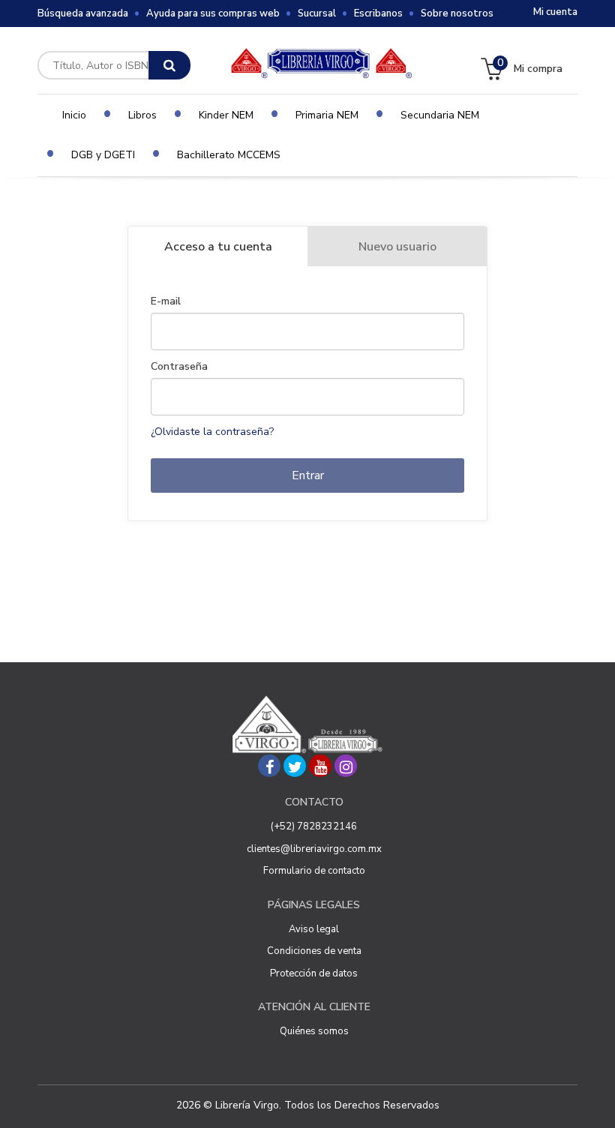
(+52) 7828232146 (314, 826)
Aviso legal (314, 929)
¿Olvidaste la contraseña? (212, 431)
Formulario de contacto (314, 871)
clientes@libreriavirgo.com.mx (314, 849)
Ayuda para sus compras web (213, 13)
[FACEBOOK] (269, 765)
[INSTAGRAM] (345, 765)
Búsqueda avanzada (83, 13)
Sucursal (317, 13)
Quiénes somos (314, 1031)
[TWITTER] (295, 765)
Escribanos (378, 13)
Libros (142, 115)
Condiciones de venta (314, 951)
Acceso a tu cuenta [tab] (218, 246)
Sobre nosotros (457, 13)
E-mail (166, 301)
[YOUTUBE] (320, 765)
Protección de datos (314, 973)
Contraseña (179, 367)
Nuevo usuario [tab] (397, 246)
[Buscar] (169, 65)
